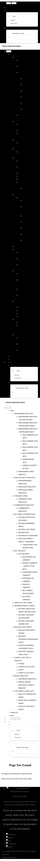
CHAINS (21, 307)
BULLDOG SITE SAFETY (23, 271)
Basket (12, 20)
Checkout (13, 23)
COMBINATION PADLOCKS (24, 149)
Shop (12, 54)
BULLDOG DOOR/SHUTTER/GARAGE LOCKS (28, 283)
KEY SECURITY (20, 194)
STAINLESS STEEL (21, 139)
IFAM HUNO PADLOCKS (27, 130)
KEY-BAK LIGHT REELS (26, 173)
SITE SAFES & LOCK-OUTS (24, 335)
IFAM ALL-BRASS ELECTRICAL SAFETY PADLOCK (26, 329)
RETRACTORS (23, 176)
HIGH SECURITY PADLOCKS (24, 121)
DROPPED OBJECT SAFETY (24, 249)
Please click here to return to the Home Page (16, 779)
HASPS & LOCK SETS (26, 316)
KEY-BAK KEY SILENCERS (28, 179)
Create (14, 857)
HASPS (21, 313)
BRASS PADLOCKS (21, 319)
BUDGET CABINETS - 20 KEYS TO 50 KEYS (30, 210)
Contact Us (14, 356)
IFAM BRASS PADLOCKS (27, 322)
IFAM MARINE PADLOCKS (23, 57)
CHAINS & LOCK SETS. (26, 310)
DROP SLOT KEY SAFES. (23, 246)
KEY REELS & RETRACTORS (24, 158)
